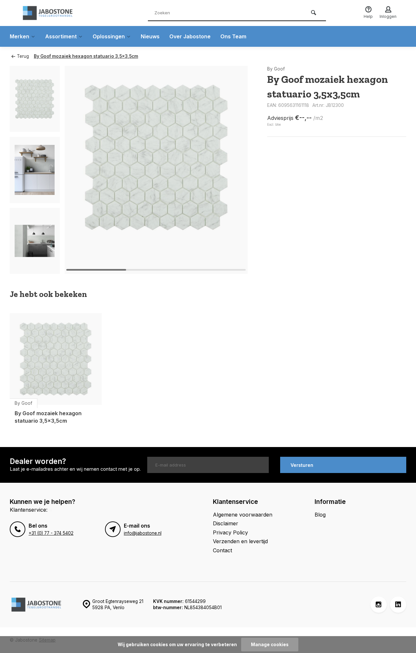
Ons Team (233, 36)
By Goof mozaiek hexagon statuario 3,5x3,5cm (86, 56)
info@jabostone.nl (143, 533)
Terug (23, 56)
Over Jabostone (190, 36)
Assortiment (61, 36)
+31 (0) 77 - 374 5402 (51, 533)
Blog (320, 514)
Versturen (302, 465)
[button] (235, 170)
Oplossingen (109, 36)
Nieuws (150, 36)
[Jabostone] (59, 13)
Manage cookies (270, 644)
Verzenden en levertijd (240, 541)
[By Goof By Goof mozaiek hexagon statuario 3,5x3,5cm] (56, 359)
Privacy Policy (230, 532)
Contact (222, 550)
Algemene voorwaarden (242, 514)
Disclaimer (225, 523)
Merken (19, 36)
